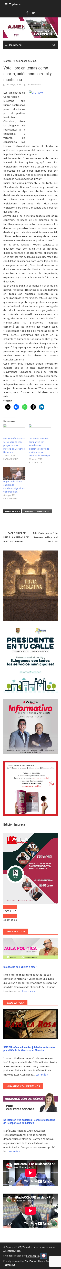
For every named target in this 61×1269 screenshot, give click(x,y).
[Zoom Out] (6, 916)
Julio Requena (34, 84)
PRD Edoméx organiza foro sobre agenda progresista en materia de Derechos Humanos (14, 445)
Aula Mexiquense (11, 1250)
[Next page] (13, 907)
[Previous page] (6, 907)
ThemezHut (9, 1264)
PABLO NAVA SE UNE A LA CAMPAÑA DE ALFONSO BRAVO (16, 537)
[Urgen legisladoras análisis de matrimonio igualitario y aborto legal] (14, 473)
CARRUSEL (28, 511)
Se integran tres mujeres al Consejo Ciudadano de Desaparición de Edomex (29, 1121)
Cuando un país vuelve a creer (19, 967)
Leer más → (28, 991)
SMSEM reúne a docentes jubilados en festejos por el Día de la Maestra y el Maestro (29, 1049)
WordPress (30, 1261)
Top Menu (15, 4)
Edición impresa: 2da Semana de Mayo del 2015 (45, 537)
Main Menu (15, 45)
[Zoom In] (13, 916)
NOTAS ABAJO (43, 511)
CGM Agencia (32, 1255)
